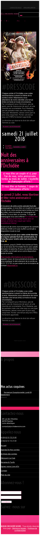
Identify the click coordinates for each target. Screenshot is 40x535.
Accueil (3, 445)
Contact (4, 470)
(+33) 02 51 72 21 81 (9, 437)
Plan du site (5, 475)
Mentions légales (19, 528)
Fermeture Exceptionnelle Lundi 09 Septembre (16, 393)
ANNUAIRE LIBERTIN (29, 7)
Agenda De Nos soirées (10, 450)
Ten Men (8, 148)
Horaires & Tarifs (8, 462)
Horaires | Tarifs (19, 147)
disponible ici (12, 265)
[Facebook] (6, 4)
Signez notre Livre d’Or (10, 466)
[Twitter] (2, 4)
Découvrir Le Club (8, 458)
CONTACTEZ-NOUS (15, 7)
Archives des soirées (9, 454)
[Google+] (10, 4)
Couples (8, 145)
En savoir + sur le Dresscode (11, 126)
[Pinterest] (13, 4)
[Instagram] (17, 4)
